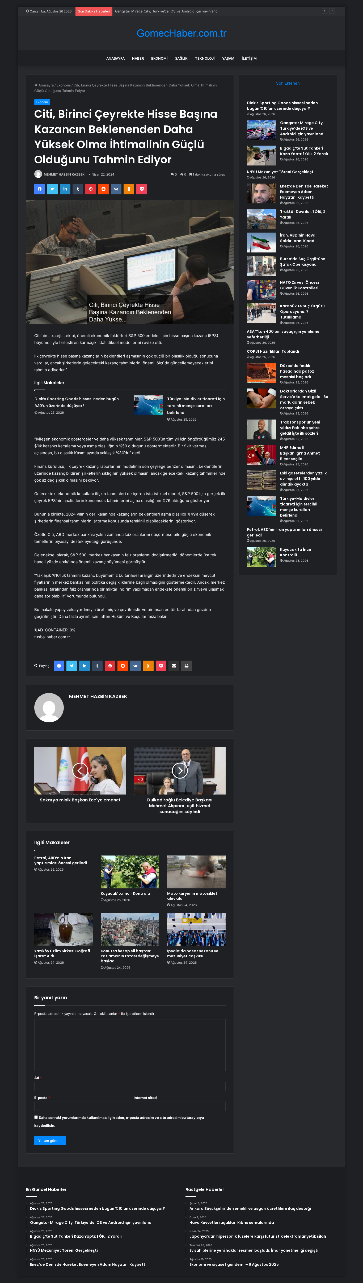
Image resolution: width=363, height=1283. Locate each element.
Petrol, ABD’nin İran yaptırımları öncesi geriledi (60, 860)
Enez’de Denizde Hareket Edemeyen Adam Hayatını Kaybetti (304, 192)
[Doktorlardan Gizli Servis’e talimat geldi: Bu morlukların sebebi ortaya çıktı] (261, 398)
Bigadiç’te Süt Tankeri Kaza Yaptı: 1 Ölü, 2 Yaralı (154, 11)
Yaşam (228, 58)
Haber (138, 58)
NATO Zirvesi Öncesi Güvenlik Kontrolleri (299, 285)
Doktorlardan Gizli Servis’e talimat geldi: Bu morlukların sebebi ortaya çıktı (304, 400)
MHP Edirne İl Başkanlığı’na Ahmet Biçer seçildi (300, 453)
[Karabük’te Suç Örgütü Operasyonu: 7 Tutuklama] (261, 313)
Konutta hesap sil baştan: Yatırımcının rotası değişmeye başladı (130, 956)
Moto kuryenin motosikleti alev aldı (192, 896)
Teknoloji (205, 58)
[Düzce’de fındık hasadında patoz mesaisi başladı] (261, 373)
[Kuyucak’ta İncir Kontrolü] (130, 872)
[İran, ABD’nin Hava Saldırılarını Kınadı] (261, 242)
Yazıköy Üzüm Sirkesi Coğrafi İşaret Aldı (62, 953)
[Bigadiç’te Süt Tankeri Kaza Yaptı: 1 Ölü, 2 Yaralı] (261, 155)
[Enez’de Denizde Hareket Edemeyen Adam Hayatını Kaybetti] (261, 193)
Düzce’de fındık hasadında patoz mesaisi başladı (297, 371)
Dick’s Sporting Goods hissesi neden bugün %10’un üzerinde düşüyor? (282, 105)
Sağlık (181, 58)
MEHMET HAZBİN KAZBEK (64, 174)
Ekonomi (159, 58)
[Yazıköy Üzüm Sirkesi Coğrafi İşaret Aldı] (63, 929)
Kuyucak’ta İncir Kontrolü (125, 893)
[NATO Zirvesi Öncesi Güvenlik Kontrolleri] (261, 290)
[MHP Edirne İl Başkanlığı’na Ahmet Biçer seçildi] (261, 455)
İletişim (249, 58)
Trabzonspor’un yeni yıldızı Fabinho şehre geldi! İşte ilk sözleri (300, 428)
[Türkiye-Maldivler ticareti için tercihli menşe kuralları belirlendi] (148, 405)
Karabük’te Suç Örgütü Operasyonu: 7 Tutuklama (302, 311)
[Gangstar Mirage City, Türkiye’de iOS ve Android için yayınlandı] (261, 130)
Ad (38, 1078)
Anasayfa (115, 58)
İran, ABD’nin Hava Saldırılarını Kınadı (297, 238)
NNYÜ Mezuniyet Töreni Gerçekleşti (281, 171)
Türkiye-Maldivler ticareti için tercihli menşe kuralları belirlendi (196, 405)
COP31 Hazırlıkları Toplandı (273, 351)
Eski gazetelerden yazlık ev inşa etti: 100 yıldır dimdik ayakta (303, 478)
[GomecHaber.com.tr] (181, 33)
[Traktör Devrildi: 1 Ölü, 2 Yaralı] (261, 219)
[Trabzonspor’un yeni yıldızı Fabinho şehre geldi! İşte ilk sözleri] (261, 429)
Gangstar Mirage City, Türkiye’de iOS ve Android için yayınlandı (302, 128)
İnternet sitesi (145, 1098)
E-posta (42, 1098)
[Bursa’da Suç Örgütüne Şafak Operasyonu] (261, 266)
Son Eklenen (288, 83)
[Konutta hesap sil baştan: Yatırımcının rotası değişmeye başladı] (130, 929)
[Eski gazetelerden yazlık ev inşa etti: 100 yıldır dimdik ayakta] (261, 480)
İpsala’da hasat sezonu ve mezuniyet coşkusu (192, 953)
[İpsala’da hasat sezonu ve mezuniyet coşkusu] (196, 929)
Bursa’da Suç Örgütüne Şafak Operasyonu (302, 261)
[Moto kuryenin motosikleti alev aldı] (196, 872)
